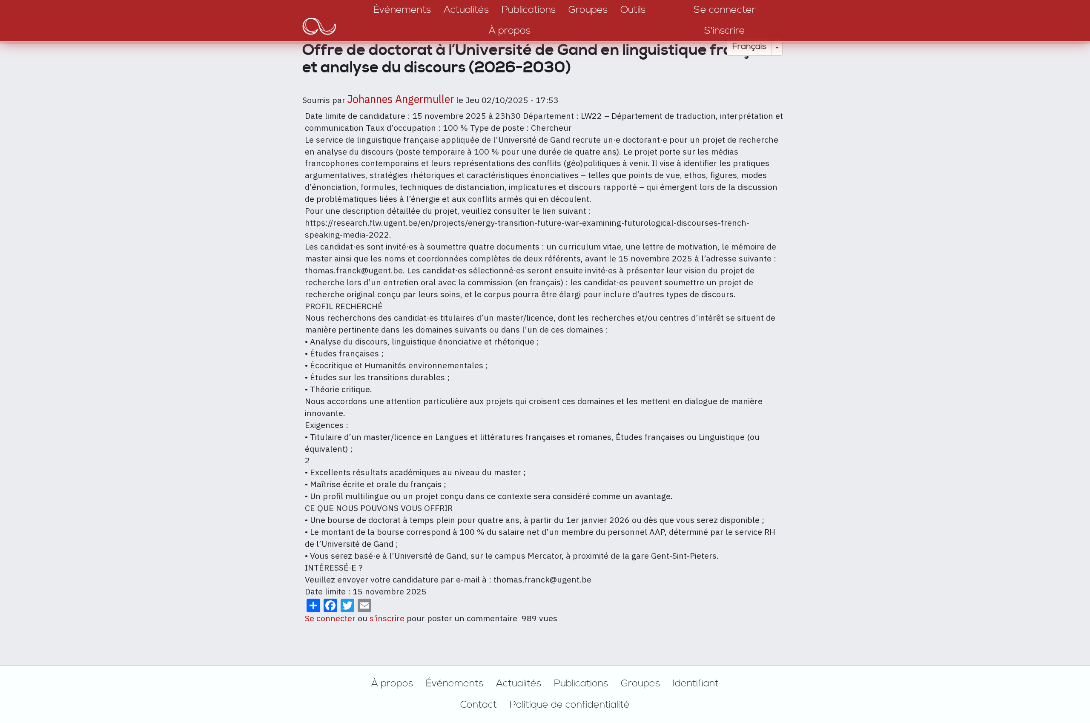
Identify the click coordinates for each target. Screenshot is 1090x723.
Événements (454, 683)
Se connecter (330, 618)
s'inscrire (387, 618)
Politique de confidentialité (570, 704)
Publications (581, 683)
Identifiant (696, 683)
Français (749, 46)
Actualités (518, 683)
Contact (478, 704)
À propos (392, 683)
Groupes (640, 683)
